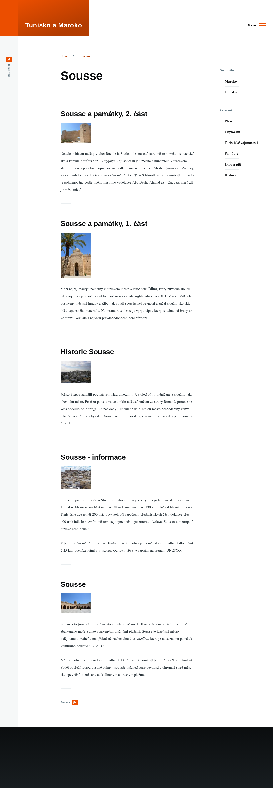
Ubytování (232, 131)
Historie (231, 175)
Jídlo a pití (233, 164)
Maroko (231, 81)
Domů (65, 56)
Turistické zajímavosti (241, 142)
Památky (231, 153)
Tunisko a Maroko (53, 25)
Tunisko (84, 56)
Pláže (229, 121)
